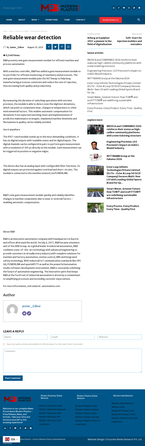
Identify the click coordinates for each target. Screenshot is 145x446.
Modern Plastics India (86, 405)
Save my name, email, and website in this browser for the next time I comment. (45, 344)
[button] (139, 20)
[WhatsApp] (68, 47)
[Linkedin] (113, 7)
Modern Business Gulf (50, 413)
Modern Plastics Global (86, 409)
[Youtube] (124, 7)
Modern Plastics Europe (87, 417)
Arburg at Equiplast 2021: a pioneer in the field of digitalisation (99, 41)
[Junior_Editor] (5, 47)
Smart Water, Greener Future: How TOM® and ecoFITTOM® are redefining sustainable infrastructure (112, 100)
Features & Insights (22, 31)
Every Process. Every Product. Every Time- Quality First (123, 208)
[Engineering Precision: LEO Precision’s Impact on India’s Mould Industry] (95, 145)
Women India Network (123, 403)
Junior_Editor (17, 47)
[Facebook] (119, 7)
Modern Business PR (49, 416)
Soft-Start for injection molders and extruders (129, 41)
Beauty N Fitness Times (123, 414)
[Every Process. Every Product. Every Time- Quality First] (95, 208)
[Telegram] (139, 7)
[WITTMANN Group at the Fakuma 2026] (95, 157)
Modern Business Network (52, 409)
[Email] (24, 313)
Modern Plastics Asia (85, 413)
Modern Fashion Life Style (125, 418)
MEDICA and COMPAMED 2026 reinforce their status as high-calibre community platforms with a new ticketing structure (114, 63)
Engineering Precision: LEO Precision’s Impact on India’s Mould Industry (123, 144)
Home (5, 31)
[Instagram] (129, 7)
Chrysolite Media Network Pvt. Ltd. (123, 439)
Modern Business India (50, 405)
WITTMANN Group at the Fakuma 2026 (108, 78)
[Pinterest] (62, 47)
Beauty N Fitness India (123, 410)
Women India (118, 407)
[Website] (29, 313)
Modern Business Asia (50, 420)
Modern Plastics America (87, 420)
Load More (44, 424)
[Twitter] (134, 7)
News (11, 31)
